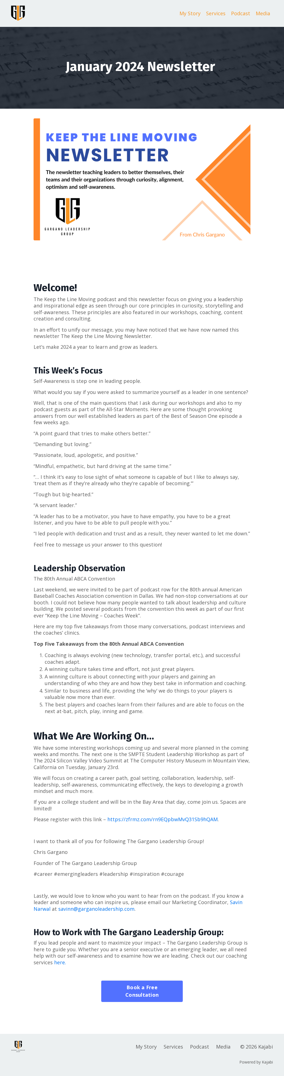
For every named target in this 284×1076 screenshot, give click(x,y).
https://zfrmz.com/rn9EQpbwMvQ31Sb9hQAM (162, 819)
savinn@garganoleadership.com (96, 908)
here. (60, 962)
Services (215, 13)
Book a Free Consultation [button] (142, 991)
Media (263, 13)
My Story (190, 13)
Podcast (240, 13)
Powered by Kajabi (256, 1062)
